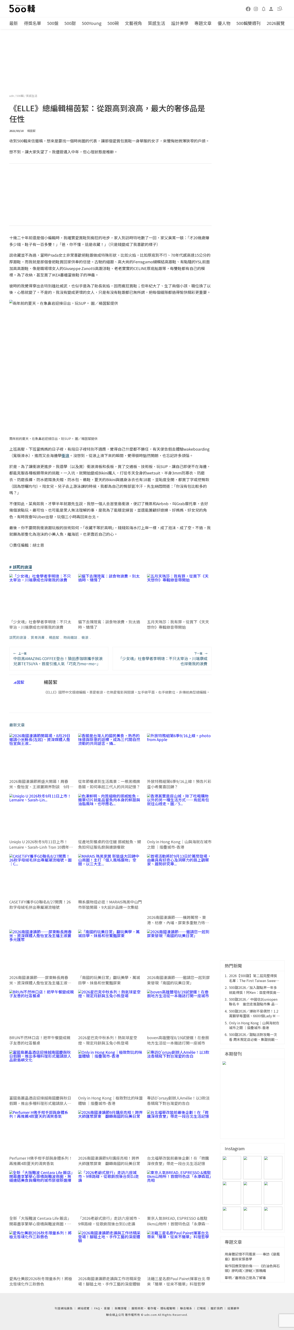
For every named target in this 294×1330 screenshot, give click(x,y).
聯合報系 (186, 1308)
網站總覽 (83, 1308)
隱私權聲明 (167, 1308)
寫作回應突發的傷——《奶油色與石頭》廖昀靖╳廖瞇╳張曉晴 (252, 1268)
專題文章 (203, 23)
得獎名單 (32, 23)
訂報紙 (201, 1308)
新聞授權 (121, 1308)
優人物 (224, 23)
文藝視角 (133, 23)
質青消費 (38, 637)
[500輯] (22, 8)
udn (12, 96)
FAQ (97, 1308)
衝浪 (85, 637)
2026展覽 (276, 23)
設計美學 (179, 23)
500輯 (20, 96)
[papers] (263, 9)
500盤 (53, 23)
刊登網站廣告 (64, 1308)
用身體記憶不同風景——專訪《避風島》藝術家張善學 (252, 1256)
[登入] (271, 8)
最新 (13, 23)
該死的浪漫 (17, 637)
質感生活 (156, 23)
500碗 (113, 23)
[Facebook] (248, 9)
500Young (91, 23)
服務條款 (138, 1308)
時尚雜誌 (70, 637)
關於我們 (217, 1308)
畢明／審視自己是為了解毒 (245, 1277)
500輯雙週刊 (248, 23)
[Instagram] (256, 9)
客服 (107, 1308)
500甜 (70, 23)
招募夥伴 (233, 1308)
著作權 (151, 1308)
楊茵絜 (54, 637)
